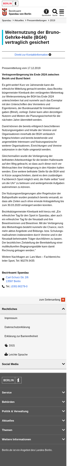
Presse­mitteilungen (37, 20)
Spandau (6, 20)
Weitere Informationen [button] (16, 439)
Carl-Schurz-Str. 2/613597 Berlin (17, 279)
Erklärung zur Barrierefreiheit (21, 336)
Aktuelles (19, 20)
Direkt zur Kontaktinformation (32, 54)
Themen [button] (7, 430)
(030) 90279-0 (19, 286)
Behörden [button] (8, 401)
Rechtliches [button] (9, 309)
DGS (12, 345)
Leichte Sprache (18, 354)
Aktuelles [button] (8, 420)
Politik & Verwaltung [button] (15, 411)
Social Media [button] (10, 364)
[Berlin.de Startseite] (10, 3)
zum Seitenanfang (49, 299)
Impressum (11, 318)
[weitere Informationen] (4, 12)
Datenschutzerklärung (17, 327)
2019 (52, 20)
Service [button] (7, 392)
